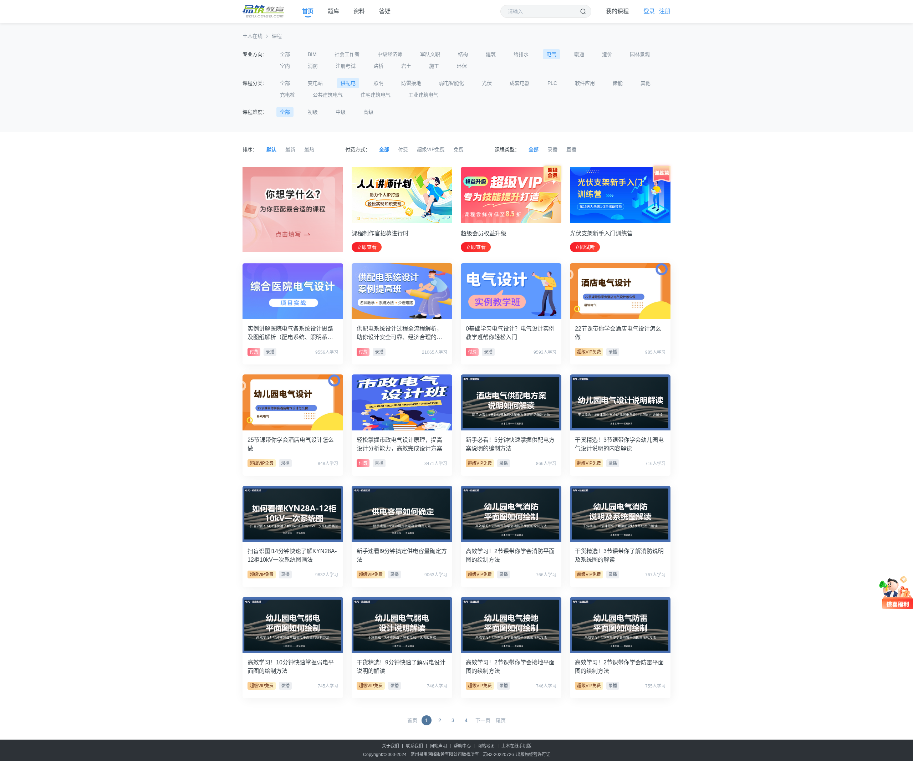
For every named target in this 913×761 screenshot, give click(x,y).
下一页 (482, 720)
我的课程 (617, 11)
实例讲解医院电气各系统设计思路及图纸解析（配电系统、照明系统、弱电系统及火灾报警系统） (290, 334)
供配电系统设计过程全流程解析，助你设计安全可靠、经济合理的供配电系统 (399, 334)
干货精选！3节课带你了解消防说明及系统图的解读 (619, 555)
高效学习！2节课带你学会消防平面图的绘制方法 (510, 555)
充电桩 (287, 95)
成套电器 (520, 83)
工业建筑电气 (423, 95)
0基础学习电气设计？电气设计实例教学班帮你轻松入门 (510, 333)
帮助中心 (462, 746)
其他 (646, 83)
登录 (649, 11)
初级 (313, 112)
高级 (368, 112)
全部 (285, 54)
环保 (462, 66)
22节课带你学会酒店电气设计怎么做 (618, 333)
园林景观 (640, 54)
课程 (277, 36)
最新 (290, 149)
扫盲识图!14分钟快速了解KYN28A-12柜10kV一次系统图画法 (292, 555)
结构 (463, 54)
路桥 (378, 66)
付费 (403, 149)
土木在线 (252, 36)
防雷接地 (411, 83)
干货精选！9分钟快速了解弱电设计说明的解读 (401, 666)
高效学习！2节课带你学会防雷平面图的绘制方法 (619, 666)
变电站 (315, 83)
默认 (271, 149)
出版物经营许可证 (533, 754)
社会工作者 (347, 54)
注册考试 (346, 66)
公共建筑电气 (328, 95)
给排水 (521, 54)
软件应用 (585, 83)
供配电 (348, 83)
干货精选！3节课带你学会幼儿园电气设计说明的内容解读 (619, 444)
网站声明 (438, 746)
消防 (313, 66)
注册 (664, 11)
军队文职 (430, 54)
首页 (307, 11)
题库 (333, 11)
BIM (312, 54)
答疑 (385, 11)
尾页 (501, 720)
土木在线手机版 (516, 746)
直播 (571, 149)
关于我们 (390, 746)
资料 (359, 11)
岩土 (406, 66)
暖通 (579, 54)
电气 (551, 54)
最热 (309, 149)
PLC (552, 83)
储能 (618, 83)
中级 (341, 112)
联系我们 (414, 746)
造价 (607, 54)
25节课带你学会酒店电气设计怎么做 (291, 444)
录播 (552, 149)
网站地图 (486, 746)
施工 (434, 66)
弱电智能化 (451, 83)
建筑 (491, 54)
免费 (459, 149)
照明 (378, 83)
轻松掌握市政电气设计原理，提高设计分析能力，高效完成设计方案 (399, 444)
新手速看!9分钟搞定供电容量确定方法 (402, 555)
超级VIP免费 (431, 149)
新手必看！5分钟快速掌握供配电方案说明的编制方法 (510, 444)
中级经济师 (389, 54)
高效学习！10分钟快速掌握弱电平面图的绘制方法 (291, 666)
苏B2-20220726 (498, 754)
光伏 (487, 83)
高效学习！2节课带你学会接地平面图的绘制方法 (510, 666)
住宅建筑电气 (376, 95)
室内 (285, 66)
